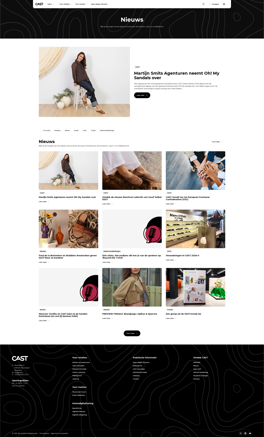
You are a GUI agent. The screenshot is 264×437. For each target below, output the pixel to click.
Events (76, 130)
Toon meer (130, 333)
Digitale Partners (78, 411)
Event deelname (78, 395)
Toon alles (46, 130)
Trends (93, 130)
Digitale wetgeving (79, 415)
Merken (67, 130)
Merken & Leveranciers (81, 362)
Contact (136, 379)
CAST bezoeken (78, 366)
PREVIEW (196, 362)
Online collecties (78, 372)
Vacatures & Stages (200, 376)
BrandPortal (77, 408)
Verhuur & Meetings (200, 372)
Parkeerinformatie (79, 369)
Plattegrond (77, 376)
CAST (85, 130)
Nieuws (196, 366)
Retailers (58, 130)
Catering (75, 379)
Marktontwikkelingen (107, 130)
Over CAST (197, 369)
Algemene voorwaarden (59, 433)
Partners (196, 379)
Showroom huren (79, 392)
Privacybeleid (44, 433)
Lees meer (140, 95)
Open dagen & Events (141, 362)
